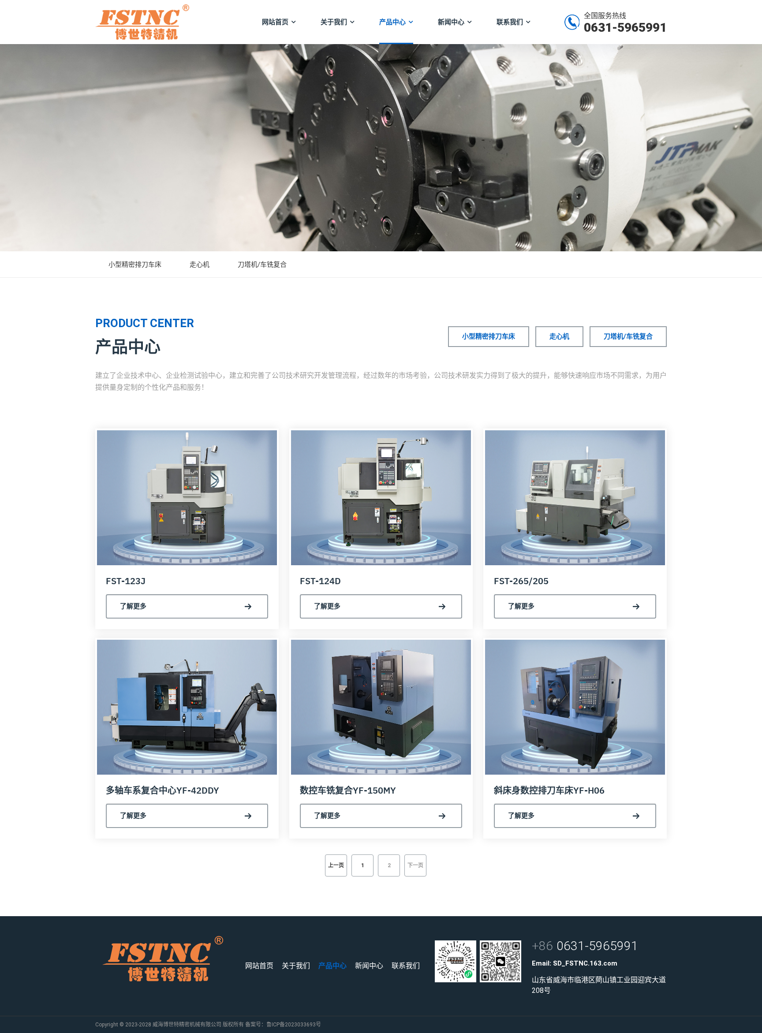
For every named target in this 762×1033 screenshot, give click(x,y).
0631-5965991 (625, 27)
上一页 (336, 865)
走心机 (199, 265)
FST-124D (320, 581)
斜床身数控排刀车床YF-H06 (549, 790)
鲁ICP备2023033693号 (293, 1025)
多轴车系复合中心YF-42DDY (162, 790)
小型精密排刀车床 (134, 265)
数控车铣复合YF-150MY (348, 790)
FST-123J (126, 581)
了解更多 (133, 606)
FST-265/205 (521, 581)
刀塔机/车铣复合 (262, 265)
